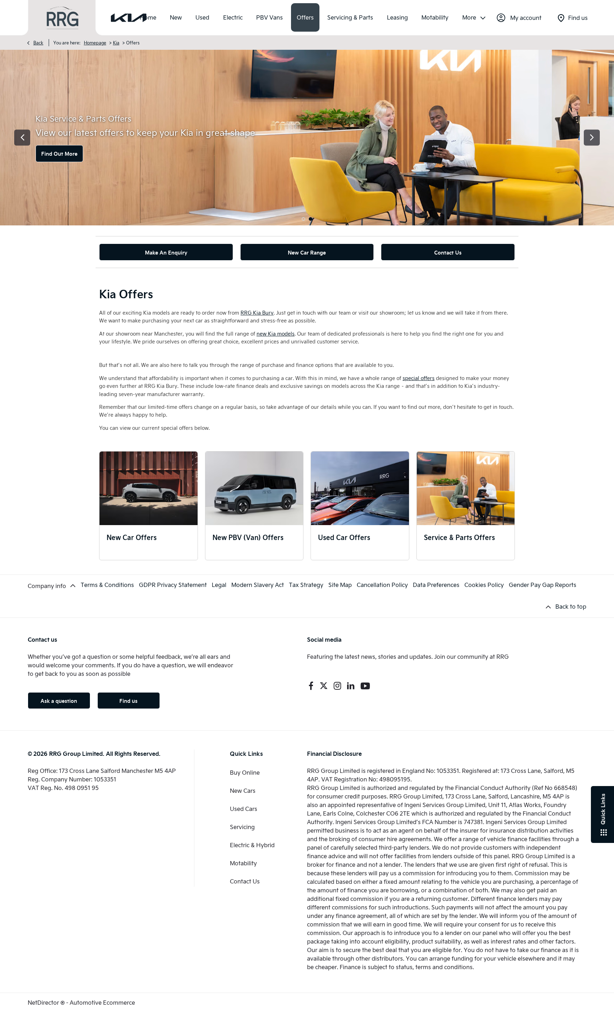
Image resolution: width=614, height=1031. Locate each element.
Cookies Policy (484, 584)
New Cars (242, 790)
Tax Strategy (306, 584)
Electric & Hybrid (252, 845)
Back (38, 43)
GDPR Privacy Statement (173, 584)
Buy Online (245, 772)
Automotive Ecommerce (102, 1002)
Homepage (95, 43)
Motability (243, 863)
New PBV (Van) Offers (248, 537)
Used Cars (243, 808)
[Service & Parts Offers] (466, 488)
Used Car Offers (344, 537)
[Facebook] (311, 685)
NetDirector (44, 1002)
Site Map (340, 584)
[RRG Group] (63, 17)
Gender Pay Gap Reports (542, 584)
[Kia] (128, 18)
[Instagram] (337, 685)
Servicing (242, 826)
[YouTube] (365, 686)
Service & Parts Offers (459, 537)
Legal (219, 584)
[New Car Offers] (148, 488)
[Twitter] (323, 685)
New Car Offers (132, 537)
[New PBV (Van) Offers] (254, 488)
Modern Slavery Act (257, 584)
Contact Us (245, 881)
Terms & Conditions (107, 584)
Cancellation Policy (382, 584)
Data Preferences (436, 584)
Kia (116, 43)
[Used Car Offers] (360, 488)
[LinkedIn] (350, 685)
